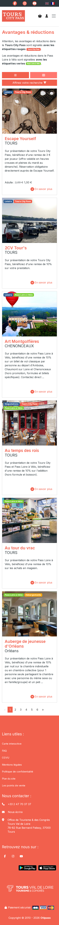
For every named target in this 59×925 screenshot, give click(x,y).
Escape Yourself (20, 138)
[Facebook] (15, 3)
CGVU (5, 757)
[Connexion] (46, 16)
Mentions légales (12, 764)
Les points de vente (13, 785)
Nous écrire (15, 812)
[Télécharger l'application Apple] (47, 869)
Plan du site (9, 778)
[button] (15, 75)
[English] (47, 3)
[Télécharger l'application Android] (27, 869)
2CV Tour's (16, 247)
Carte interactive (11, 743)
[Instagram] (25, 3)
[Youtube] (34, 3)
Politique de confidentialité (17, 771)
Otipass (45, 917)
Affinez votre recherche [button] (27, 82)
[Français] (53, 3)
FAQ (4, 750)
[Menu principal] (53, 16)
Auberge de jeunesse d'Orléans (25, 644)
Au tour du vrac (20, 547)
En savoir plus (43, 189)
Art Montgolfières (22, 341)
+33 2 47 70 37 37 (19, 804)
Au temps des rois (22, 450)
